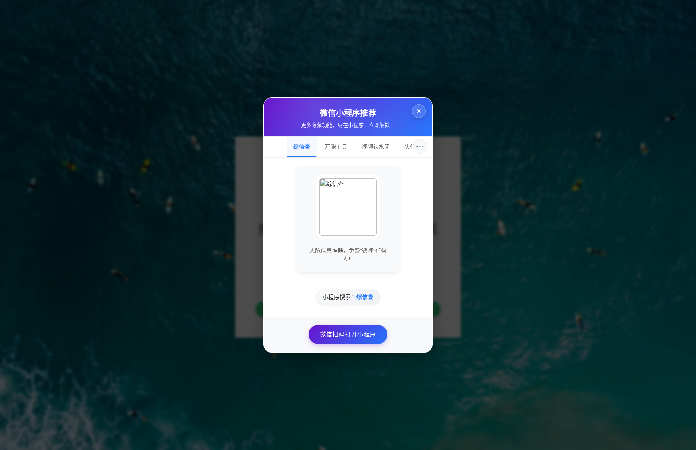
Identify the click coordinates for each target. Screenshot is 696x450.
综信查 (301, 146)
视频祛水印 (376, 146)
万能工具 (336, 146)
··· (420, 146)
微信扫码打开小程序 (348, 334)
